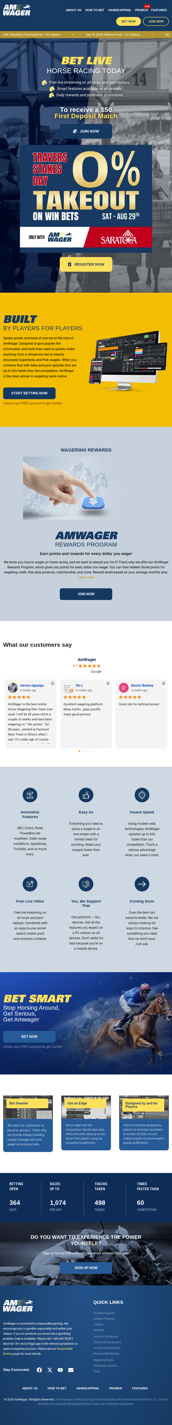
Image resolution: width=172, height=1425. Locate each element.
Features (159, 10)
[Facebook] (39, 1370)
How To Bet (94, 10)
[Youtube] (60, 1370)
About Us (73, 10)
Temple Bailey (31, 685)
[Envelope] (70, 1370)
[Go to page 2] (86, 751)
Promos (142, 8)
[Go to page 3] (89, 750)
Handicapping (119, 10)
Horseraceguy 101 (145, 685)
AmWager (87, 659)
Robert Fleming (87, 685)
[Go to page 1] (82, 751)
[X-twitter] (49, 1370)
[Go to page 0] (79, 751)
